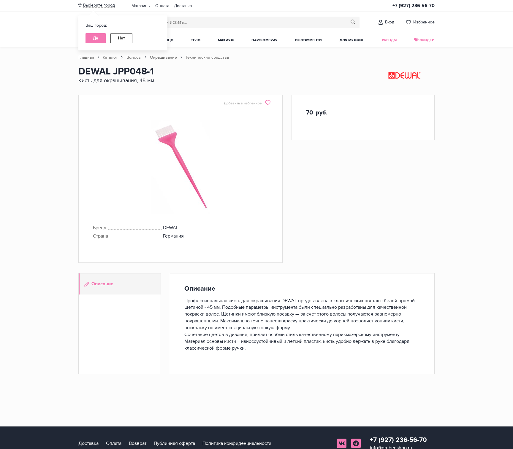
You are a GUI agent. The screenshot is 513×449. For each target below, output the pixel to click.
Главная (86, 57)
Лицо (168, 40)
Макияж (226, 40)
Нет (121, 38)
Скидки (427, 40)
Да (95, 38)
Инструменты (308, 40)
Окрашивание (163, 57)
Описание (102, 284)
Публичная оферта (174, 443)
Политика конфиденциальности (236, 443)
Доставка (183, 5)
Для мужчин (352, 40)
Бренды (389, 40)
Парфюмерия (264, 40)
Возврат (137, 443)
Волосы (133, 57)
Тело (195, 40)
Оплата (162, 5)
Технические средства (207, 57)
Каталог (110, 57)
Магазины (141, 5)
